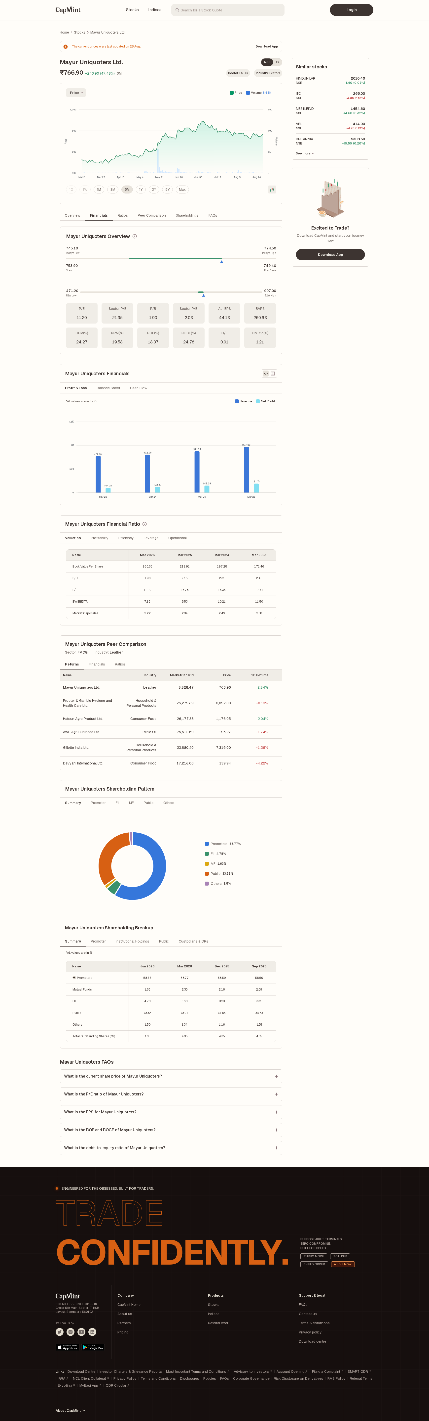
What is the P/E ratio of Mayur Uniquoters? (103, 1094)
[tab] (76, 388)
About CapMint (68, 1410)
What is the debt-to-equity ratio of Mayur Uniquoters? (114, 1147)
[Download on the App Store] (67, 1347)
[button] (97, 978)
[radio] (71, 189)
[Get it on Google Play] (93, 1347)
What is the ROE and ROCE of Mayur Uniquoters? (109, 1130)
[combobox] (76, 92)
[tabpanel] (171, 449)
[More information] (134, 236)
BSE (278, 62)
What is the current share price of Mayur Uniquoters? (113, 1076)
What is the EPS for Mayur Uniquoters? (100, 1112)
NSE (267, 62)
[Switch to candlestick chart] (272, 189)
